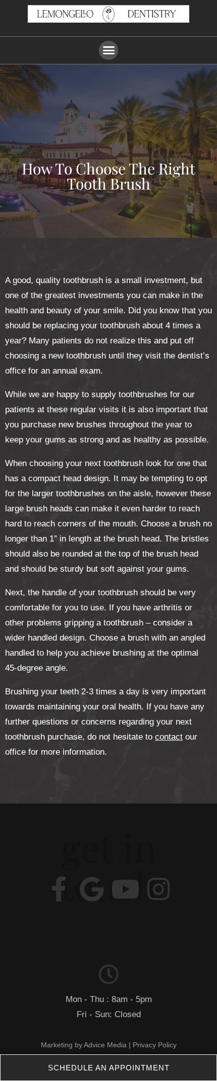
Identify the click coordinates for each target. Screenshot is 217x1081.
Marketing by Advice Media (84, 1045)
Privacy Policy (155, 1045)
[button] (108, 50)
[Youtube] (125, 889)
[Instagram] (158, 889)
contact (169, 737)
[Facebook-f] (58, 889)
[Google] (92, 889)
